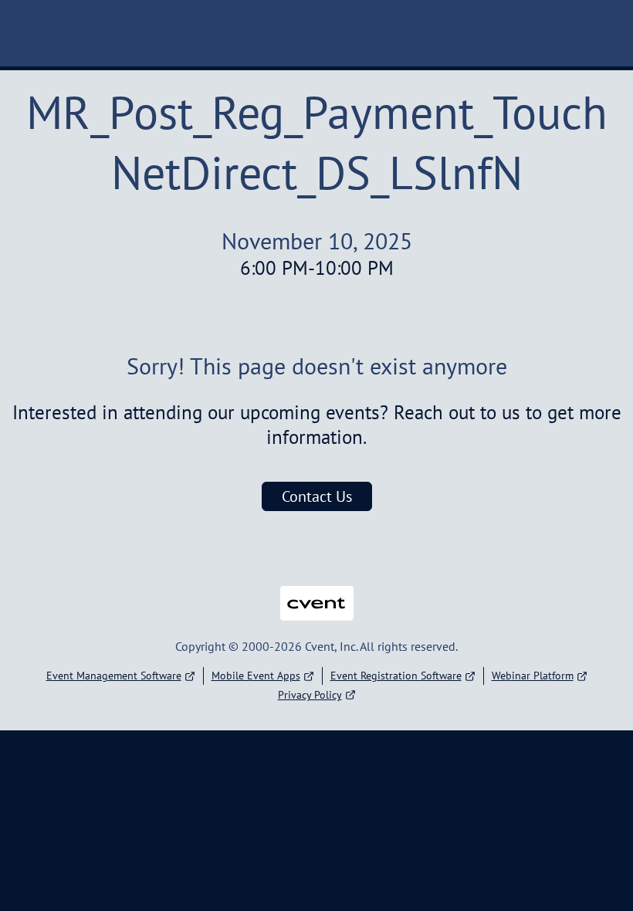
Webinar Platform (533, 675)
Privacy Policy (310, 695)
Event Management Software (113, 675)
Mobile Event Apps (256, 675)
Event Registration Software (396, 675)
